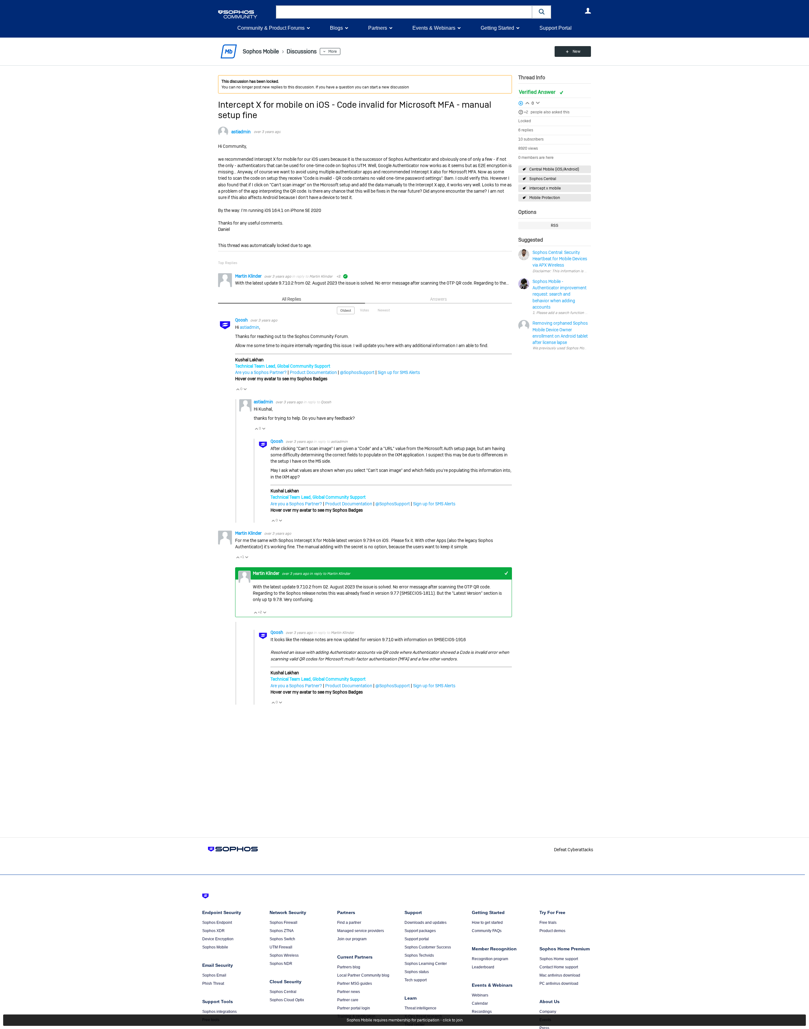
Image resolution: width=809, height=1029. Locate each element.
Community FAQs (487, 931)
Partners (377, 28)
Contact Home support (558, 967)
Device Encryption (218, 939)
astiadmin (241, 131)
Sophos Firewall (283, 922)
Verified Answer (538, 92)
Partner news (348, 992)
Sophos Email (214, 975)
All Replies (291, 299)
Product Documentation (313, 372)
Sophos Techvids (419, 955)
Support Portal (555, 28)
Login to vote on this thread (527, 102)
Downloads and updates (425, 922)
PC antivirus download (558, 983)
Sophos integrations (219, 1011)
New (577, 51)
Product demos (552, 931)
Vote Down (244, 389)
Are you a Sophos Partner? (261, 372)
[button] (541, 11)
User (588, 11)
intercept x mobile (545, 188)
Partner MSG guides (354, 983)
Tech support (415, 980)
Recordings (482, 1011)
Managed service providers (360, 931)
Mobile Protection (544, 197)
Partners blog (348, 967)
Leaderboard (483, 967)
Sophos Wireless (284, 955)
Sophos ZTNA (282, 931)
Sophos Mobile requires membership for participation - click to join (405, 1020)
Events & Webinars (433, 28)
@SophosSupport (357, 372)
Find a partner (349, 922)
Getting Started (497, 28)
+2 (526, 112)
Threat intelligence (420, 1008)
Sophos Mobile (215, 947)
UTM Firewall (281, 947)
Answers (438, 299)
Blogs (336, 28)
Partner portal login (353, 1008)
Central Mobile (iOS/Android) (554, 169)
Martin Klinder (249, 276)
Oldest (345, 310)
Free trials (548, 922)
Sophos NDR (281, 963)
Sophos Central (542, 178)
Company (547, 1011)
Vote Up (237, 389)
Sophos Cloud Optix (287, 1000)
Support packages (420, 931)
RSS (554, 225)
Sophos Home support (558, 959)
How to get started (487, 922)
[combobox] (404, 12)
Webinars (480, 995)
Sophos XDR (213, 931)
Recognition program (490, 959)
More (332, 51)
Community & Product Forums (271, 28)
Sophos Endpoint (217, 922)
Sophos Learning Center (425, 963)
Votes (364, 310)
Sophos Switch (282, 939)
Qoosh (242, 320)
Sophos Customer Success (427, 947)
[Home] (245, 14)
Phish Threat (213, 983)
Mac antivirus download (559, 975)
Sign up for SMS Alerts (399, 372)
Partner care (347, 1000)
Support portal (416, 939)
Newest (384, 310)
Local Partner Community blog (363, 975)
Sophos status (416, 972)
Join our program (352, 939)
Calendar (480, 1003)
